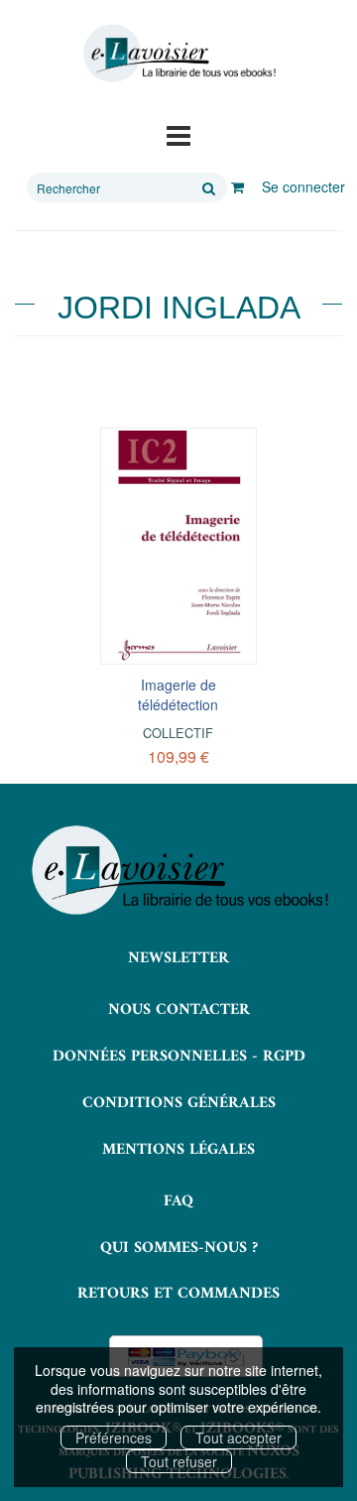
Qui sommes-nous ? (179, 1248)
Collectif (178, 732)
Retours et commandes (178, 1294)
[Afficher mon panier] (237, 186)
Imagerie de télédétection (178, 694)
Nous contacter (179, 1010)
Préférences (113, 1437)
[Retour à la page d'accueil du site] (178, 53)
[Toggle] (178, 134)
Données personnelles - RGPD (179, 1056)
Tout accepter (238, 1437)
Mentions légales (178, 1150)
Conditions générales (179, 1103)
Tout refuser (179, 1461)
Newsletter (178, 958)
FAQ (178, 1201)
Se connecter (303, 186)
